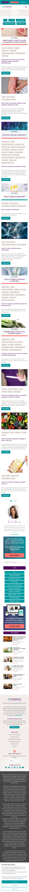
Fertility (21, 389)
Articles (3, 96)
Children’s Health (14, 578)
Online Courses (14, 737)
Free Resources (5, 203)
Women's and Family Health (8, 162)
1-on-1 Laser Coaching (14, 734)
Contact (15, 746)
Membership (11, 152)
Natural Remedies (6, 478)
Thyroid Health (12, 160)
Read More (6, 73)
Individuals (17, 48)
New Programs (13, 50)
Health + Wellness (11, 96)
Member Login (23, 2)
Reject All (14, 889)
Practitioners (5, 56)
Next (15, 501)
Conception (4, 389)
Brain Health (18, 432)
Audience (4, 48)
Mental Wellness (19, 152)
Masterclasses (5, 50)
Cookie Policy (20, 878)
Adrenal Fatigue (5, 141)
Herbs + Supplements (21, 244)
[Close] (27, 863)
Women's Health (17, 391)
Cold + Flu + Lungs (6, 147)
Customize (14, 885)
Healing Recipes (14, 575)
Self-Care (4, 435)
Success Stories (14, 598)
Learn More (14, 534)
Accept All (14, 881)
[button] (26, 7)
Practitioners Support (14, 741)
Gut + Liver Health (6, 149)
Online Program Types (20, 53)
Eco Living (14, 582)
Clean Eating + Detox (19, 144)
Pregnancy (9, 391)
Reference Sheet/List (21, 206)
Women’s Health (14, 601)
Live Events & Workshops (14, 739)
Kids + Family (4, 152)
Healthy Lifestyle (15, 475)
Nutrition (4, 391)
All (14, 572)
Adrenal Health (5, 432)
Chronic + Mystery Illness (7, 144)
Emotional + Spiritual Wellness (18, 147)
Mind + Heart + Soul (14, 594)
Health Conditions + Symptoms (8, 99)
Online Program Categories (8, 53)
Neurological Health (6, 155)
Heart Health (10, 48)
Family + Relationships (13, 389)
